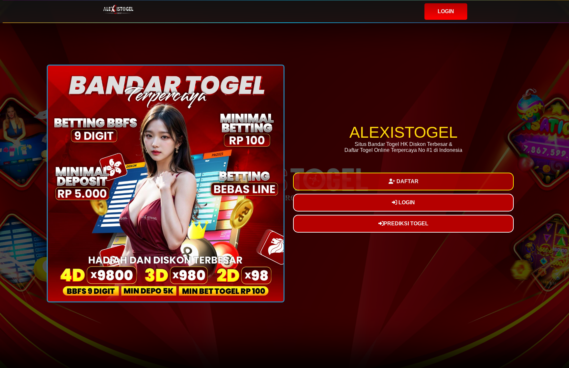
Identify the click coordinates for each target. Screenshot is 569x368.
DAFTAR (407, 181)
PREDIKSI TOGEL (406, 223)
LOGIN (446, 11)
